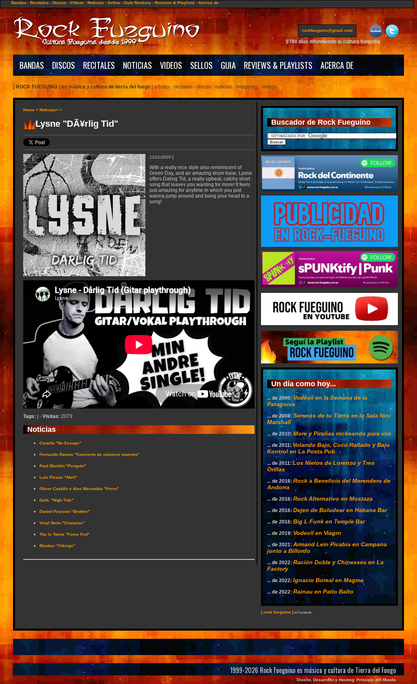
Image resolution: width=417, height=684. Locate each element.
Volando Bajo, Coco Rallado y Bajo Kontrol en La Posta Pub (328, 448)
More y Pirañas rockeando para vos (342, 433)
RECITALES (99, 65)
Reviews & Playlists (175, 2)
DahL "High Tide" (57, 500)
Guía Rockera (137, 2)
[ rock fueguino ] (277, 612)
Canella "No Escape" (60, 443)
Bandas (18, 2)
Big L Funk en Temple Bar (329, 521)
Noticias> (49, 110)
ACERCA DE (336, 65)
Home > (30, 110)
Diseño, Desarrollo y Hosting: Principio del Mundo (346, 679)
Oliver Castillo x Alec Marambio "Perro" (79, 488)
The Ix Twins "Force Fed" (65, 534)
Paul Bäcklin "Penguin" (63, 466)
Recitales (39, 2)
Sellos (114, 2)
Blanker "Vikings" (57, 545)
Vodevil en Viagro (317, 533)
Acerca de (208, 2)
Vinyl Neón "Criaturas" (62, 523)
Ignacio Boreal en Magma (328, 580)
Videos (77, 2)
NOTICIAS (137, 65)
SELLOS (201, 65)
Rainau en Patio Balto (323, 591)
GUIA (228, 65)
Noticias (96, 2)
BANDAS (32, 65)
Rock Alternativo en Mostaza (333, 498)
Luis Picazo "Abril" (58, 477)
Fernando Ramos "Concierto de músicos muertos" (90, 454)
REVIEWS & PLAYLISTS (278, 65)
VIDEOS (171, 65)
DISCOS (63, 65)
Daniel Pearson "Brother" (65, 511)
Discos (59, 2)
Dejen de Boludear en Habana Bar (340, 510)
